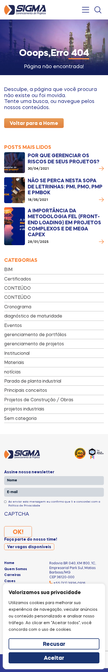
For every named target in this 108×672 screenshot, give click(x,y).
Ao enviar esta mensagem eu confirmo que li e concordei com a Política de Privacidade (54, 503)
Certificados (17, 279)
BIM (8, 269)
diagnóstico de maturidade (33, 316)
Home (9, 563)
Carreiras (12, 575)
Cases (10, 581)
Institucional (17, 353)
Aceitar (54, 658)
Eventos (13, 325)
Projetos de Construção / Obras (38, 399)
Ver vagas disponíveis (29, 547)
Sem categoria (20, 418)
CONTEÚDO (17, 288)
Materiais (14, 362)
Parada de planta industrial (32, 381)
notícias (12, 372)
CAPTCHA (16, 514)
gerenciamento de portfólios (35, 334)
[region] (54, 626)
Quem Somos (15, 569)
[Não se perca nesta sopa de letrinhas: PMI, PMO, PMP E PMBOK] (14, 190)
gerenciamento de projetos (34, 343)
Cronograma (17, 306)
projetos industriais (24, 409)
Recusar (54, 644)
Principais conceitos (25, 390)
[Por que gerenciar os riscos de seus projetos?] (14, 162)
